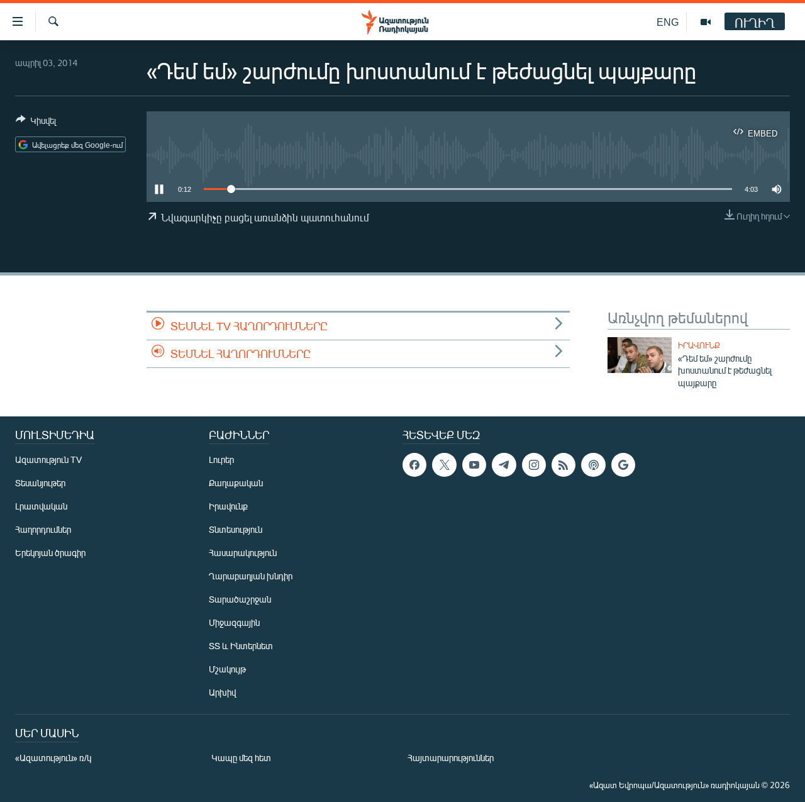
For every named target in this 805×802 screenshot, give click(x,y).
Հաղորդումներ (43, 529)
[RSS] (563, 465)
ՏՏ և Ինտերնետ (241, 645)
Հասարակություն (243, 552)
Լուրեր (221, 459)
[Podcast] (593, 465)
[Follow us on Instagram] (534, 465)
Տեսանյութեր (40, 482)
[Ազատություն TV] (705, 22)
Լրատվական (41, 506)
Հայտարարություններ (451, 757)
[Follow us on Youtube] (474, 465)
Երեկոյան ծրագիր (50, 552)
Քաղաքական (236, 482)
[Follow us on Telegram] (504, 465)
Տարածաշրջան (240, 599)
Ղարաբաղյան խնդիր (250, 576)
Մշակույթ (227, 669)
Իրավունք (699, 345)
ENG (668, 22)
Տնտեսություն (235, 529)
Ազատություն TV (48, 459)
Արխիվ (222, 692)
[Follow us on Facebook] (414, 465)
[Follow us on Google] (623, 465)
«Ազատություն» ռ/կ (53, 757)
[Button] (36, 122)
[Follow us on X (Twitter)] (444, 465)
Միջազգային (234, 622)
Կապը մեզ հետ (241, 757)
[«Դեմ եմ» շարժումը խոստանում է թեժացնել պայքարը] (640, 355)
